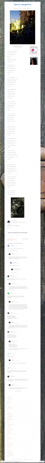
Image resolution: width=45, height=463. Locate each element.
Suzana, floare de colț (9, 425)
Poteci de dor (12, 275)
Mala (7, 436)
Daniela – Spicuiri (9, 452)
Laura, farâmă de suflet (9, 414)
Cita (7, 405)
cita (10, 292)
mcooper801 (12, 245)
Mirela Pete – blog (9, 433)
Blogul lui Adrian (9, 402)
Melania (8, 447)
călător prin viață (9, 430)
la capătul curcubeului (9, 450)
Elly (7, 439)
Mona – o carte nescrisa (10, 455)
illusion (8, 411)
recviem (22, 232)
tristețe (26, 232)
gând (11, 232)
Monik (8, 400)
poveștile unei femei (9, 444)
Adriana (12, 253)
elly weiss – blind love (9, 438)
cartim (8, 403)
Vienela (8, 427)
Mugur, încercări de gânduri (10, 419)
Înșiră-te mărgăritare (22, 4)
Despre (21, 8)
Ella (7, 441)
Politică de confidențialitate (27, 8)
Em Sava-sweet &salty (9, 408)
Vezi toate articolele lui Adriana (23, 222)
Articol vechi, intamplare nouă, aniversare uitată (12, 239)
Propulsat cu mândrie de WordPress (17, 459)
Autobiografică (16, 8)
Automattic (31, 459)
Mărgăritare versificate (17, 45)
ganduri (11, 312)
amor (9, 232)
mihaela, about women (9, 416)
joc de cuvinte (15, 232)
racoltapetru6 (12, 331)
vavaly (8, 422)
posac (19, 232)
